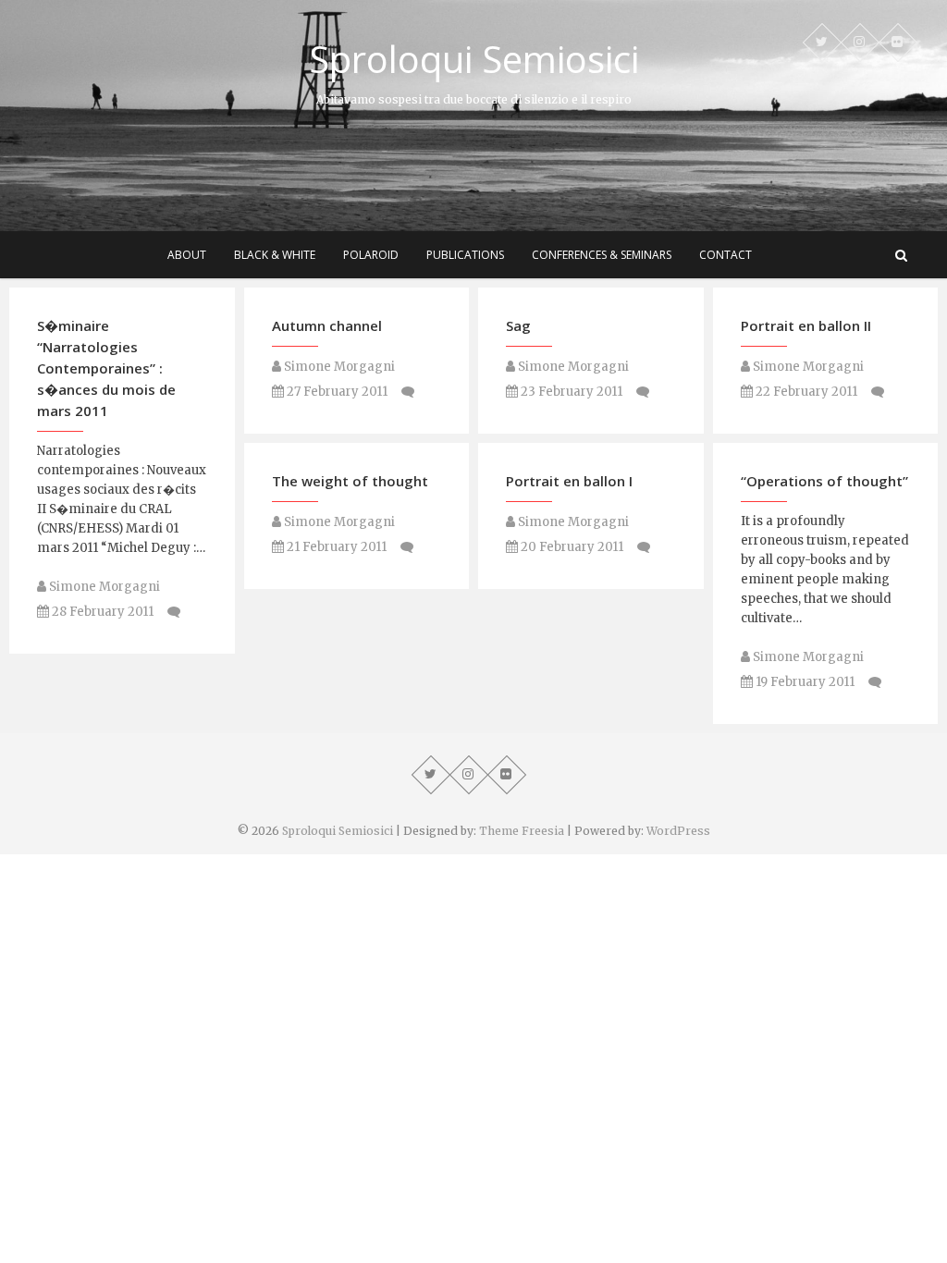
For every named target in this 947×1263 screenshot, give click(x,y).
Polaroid (371, 255)
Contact (725, 255)
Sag (518, 325)
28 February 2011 (101, 611)
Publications (465, 255)
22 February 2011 (805, 391)
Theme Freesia (521, 831)
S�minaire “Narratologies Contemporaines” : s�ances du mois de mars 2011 (106, 368)
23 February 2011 (570, 391)
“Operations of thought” (824, 481)
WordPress (678, 831)
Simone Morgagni (103, 587)
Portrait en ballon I (569, 481)
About (186, 255)
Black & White (274, 255)
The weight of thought (350, 481)
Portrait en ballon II (806, 325)
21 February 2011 (335, 547)
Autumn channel (327, 325)
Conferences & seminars (601, 255)
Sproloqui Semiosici (474, 59)
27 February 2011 (335, 391)
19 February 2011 (804, 682)
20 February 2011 (570, 547)
